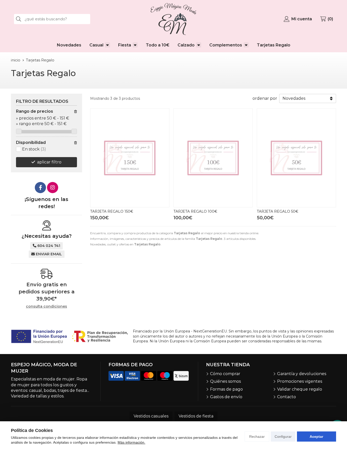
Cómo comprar (225, 373)
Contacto (286, 396)
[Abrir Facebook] (40, 187)
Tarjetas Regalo (273, 45)
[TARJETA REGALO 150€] (129, 158)
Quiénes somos (225, 381)
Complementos (225, 45)
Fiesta (124, 45)
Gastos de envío (226, 396)
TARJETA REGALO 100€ (195, 211)
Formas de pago (226, 389)
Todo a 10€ (157, 45)
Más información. (131, 442)
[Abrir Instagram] (53, 187)
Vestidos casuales (151, 416)
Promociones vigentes (299, 381)
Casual (96, 45)
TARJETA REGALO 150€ (111, 211)
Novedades (69, 45)
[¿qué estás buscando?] (52, 18)
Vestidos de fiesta (196, 416)
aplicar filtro (49, 162)
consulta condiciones (46, 306)
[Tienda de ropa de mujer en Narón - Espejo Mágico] (173, 19)
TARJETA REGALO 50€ (277, 211)
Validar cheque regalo (299, 389)
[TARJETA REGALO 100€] (213, 158)
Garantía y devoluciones (301, 373)
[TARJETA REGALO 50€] (296, 158)
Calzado (186, 45)
